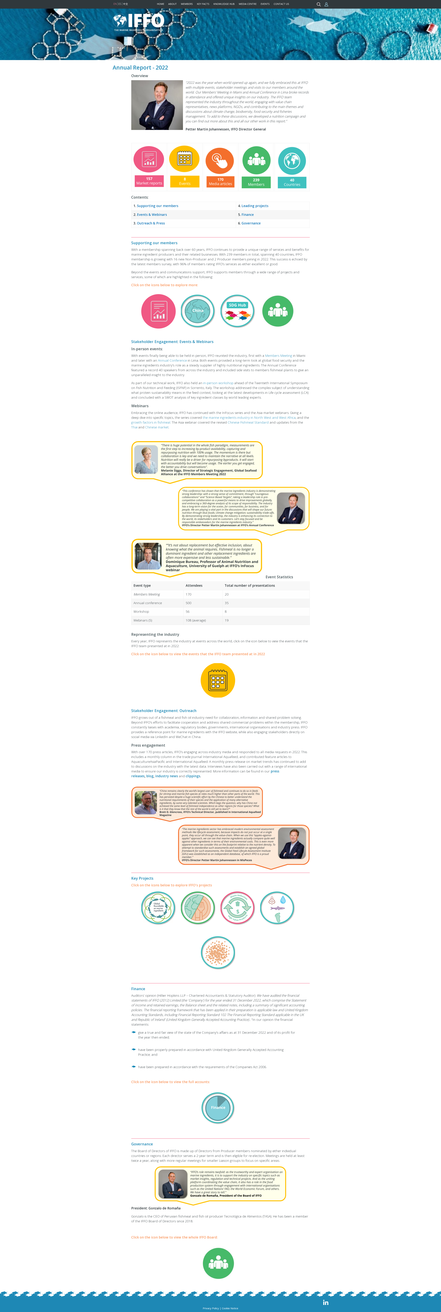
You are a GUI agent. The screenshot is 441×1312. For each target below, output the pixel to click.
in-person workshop (218, 383)
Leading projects (255, 206)
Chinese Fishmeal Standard (248, 422)
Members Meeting (278, 355)
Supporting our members (157, 206)
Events (265, 4)
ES (120, 4)
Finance (248, 214)
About (172, 4)
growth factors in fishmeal (150, 422)
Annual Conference (172, 360)
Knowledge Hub (224, 4)
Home (160, 4)
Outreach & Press (151, 223)
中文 (125, 4)
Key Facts (203, 4)
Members (187, 4)
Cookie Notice (230, 1308)
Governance (251, 223)
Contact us (281, 4)
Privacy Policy (211, 1308)
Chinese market (157, 427)
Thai (134, 427)
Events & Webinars (153, 214)
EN (115, 4)
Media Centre (248, 4)
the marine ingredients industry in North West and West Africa (249, 417)
